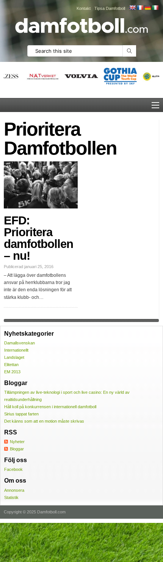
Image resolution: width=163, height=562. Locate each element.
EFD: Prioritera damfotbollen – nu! (38, 238)
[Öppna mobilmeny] (155, 105)
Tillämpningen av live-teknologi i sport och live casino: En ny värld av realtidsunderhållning (67, 396)
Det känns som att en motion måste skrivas (44, 421)
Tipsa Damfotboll (109, 8)
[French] (139, 8)
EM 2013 (12, 371)
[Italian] (155, 8)
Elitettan (11, 364)
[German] (147, 8)
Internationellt (16, 350)
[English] (132, 8)
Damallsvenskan (19, 343)
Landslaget (14, 357)
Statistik (11, 497)
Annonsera (14, 490)
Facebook (13, 469)
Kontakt (84, 8)
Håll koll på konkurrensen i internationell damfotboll (50, 406)
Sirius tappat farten (21, 414)
